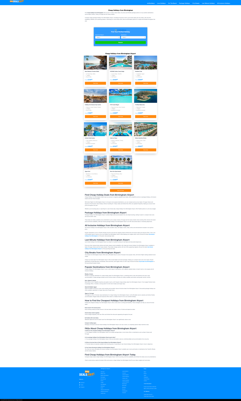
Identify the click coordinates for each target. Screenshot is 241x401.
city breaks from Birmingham (146, 261)
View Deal (95, 83)
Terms (145, 375)
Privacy (145, 373)
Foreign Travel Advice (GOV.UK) (150, 386)
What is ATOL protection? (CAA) (150, 388)
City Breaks (196, 3)
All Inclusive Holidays (223, 3)
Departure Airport (99, 34)
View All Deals (120, 190)
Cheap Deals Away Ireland (149, 396)
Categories (146, 377)
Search (120, 42)
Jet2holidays (151, 3)
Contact (145, 380)
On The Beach (172, 3)
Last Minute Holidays (208, 3)
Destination (124, 34)
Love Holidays (161, 3)
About (145, 371)
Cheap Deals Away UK (148, 394)
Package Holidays (184, 3)
